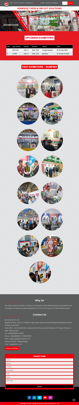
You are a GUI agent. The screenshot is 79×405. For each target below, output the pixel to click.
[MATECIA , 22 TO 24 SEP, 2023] (28, 193)
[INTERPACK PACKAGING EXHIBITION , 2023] (52, 166)
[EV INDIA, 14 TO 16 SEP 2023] (52, 246)
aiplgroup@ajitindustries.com (20, 339)
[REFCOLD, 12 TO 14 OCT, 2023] (28, 219)
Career (42, 3)
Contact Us (48, 3)
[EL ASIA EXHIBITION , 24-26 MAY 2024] (28, 166)
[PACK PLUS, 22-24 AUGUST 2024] (52, 114)
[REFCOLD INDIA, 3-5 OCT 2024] (28, 87)
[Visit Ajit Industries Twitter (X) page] (39, 398)
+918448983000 (15, 336)
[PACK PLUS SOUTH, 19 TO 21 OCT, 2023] (52, 193)
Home (11, 3)
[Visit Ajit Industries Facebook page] (29, 398)
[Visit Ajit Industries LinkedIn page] (34, 398)
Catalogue (55, 3)
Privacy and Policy (12, 348)
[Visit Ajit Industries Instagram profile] (50, 398)
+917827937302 (26, 336)
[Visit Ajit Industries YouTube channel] (45, 398)
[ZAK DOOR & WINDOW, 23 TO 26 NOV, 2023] (52, 219)
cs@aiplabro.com (16, 344)
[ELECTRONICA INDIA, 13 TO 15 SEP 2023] (40, 272)
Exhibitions (37, 3)
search (70, 3)
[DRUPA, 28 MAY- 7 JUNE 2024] (52, 140)
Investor (21, 3)
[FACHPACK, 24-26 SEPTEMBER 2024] (52, 87)
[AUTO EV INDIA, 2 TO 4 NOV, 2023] (28, 246)
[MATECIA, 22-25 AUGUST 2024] (28, 114)
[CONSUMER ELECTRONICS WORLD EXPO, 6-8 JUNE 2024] (28, 140)
